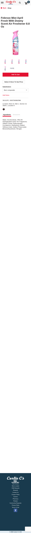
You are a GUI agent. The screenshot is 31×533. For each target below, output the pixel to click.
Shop (9, 8)
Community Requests (15, 503)
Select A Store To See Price (13, 82)
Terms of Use (15, 507)
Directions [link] (16, 114)
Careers (15, 496)
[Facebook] (15, 510)
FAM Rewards (15, 488)
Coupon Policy (15, 494)
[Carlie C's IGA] (11, 2)
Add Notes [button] (6, 95)
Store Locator (15, 486)
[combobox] (15, 90)
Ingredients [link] (7, 114)
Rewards (15, 490)
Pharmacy (15, 498)
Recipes (15, 501)
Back (4, 8)
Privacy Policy (15, 505)
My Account (15, 483)
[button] (5, 61)
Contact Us (15, 492)
